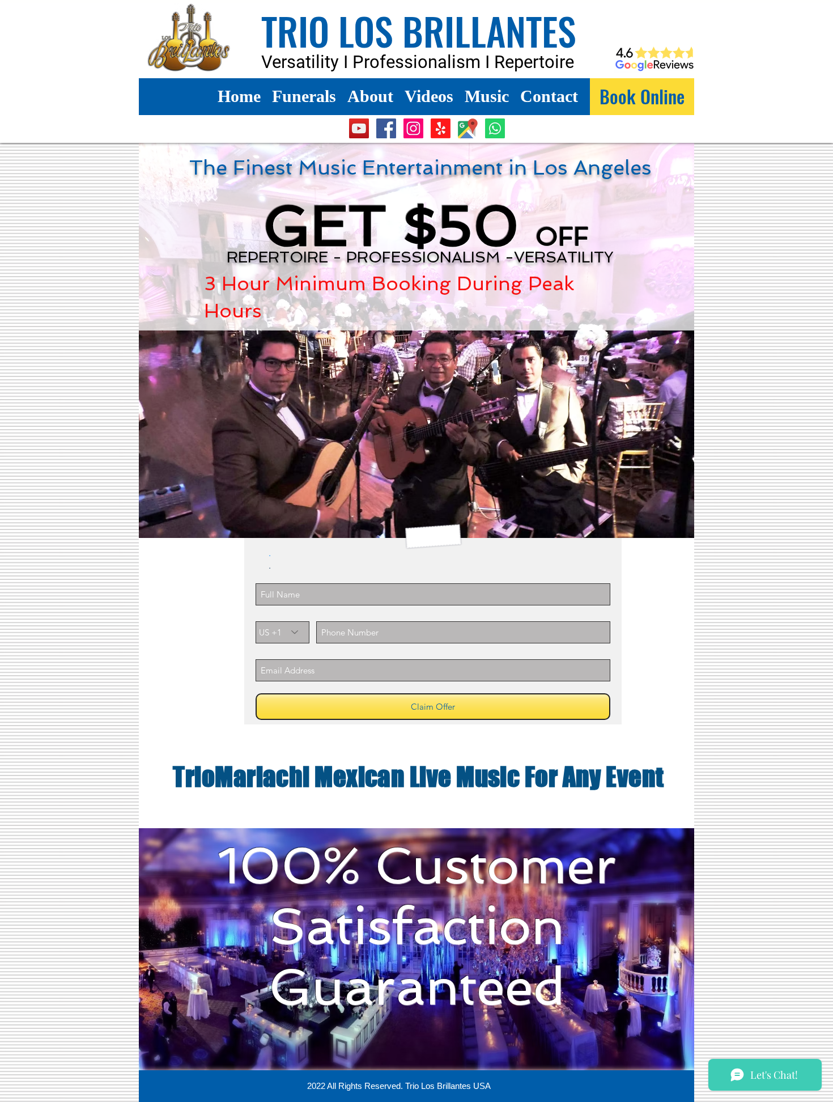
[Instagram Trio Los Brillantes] (413, 128)
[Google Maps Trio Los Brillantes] (468, 128)
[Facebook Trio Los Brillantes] (386, 128)
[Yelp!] (440, 128)
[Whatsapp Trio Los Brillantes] (495, 128)
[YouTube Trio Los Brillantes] (359, 128)
